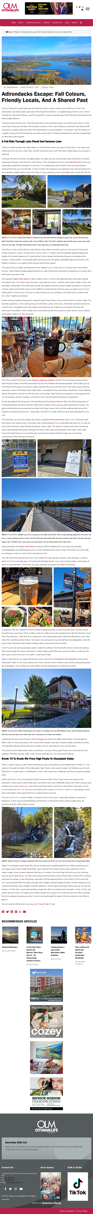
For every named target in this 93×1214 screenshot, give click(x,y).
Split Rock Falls (29, 869)
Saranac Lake (29, 648)
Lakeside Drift (74, 162)
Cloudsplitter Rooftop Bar (65, 659)
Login (67, 23)
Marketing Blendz (51, 1202)
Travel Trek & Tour (46, 904)
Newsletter (57, 23)
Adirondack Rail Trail (59, 419)
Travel (17, 32)
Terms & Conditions (67, 1211)
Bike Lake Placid (27, 546)
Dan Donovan (12, 87)
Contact (46, 23)
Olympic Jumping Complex (43, 380)
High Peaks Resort (21, 279)
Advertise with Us (33, 23)
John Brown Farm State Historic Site (51, 401)
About (20, 23)
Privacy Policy (82, 1211)
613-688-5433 (9, 1178)
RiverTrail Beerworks (45, 630)
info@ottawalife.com (14, 1149)
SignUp (74, 23)
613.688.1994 (9, 1180)
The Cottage (37, 739)
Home (13, 23)
